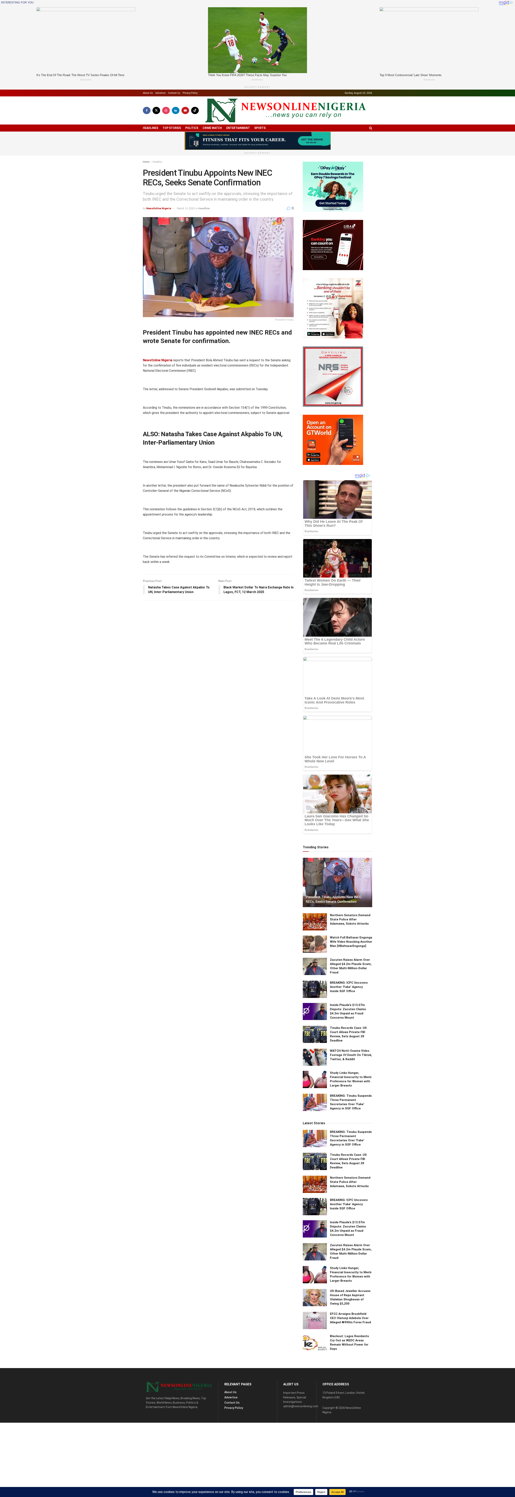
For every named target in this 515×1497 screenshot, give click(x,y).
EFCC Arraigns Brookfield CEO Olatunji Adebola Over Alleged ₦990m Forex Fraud (350, 1318)
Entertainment (238, 128)
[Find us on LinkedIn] (175, 110)
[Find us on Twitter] (156, 110)
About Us (148, 93)
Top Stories (172, 128)
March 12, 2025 (186, 208)
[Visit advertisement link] (257, 141)
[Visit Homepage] (285, 111)
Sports (260, 128)
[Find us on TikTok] (195, 110)
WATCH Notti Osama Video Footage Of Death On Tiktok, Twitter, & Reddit (351, 1055)
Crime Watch (212, 128)
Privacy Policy (190, 93)
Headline (157, 161)
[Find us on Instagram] (166, 110)
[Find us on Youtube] (185, 110)
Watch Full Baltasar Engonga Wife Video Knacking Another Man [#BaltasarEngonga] (351, 942)
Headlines (150, 128)
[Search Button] (370, 128)
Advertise (160, 93)
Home (146, 161)
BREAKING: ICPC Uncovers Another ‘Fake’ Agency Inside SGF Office (349, 987)
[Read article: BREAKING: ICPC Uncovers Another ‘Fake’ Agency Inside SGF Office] (315, 989)
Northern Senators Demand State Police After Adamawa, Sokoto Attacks (350, 919)
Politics (191, 128)
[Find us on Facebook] (146, 110)
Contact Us (174, 93)
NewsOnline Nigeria (158, 208)
